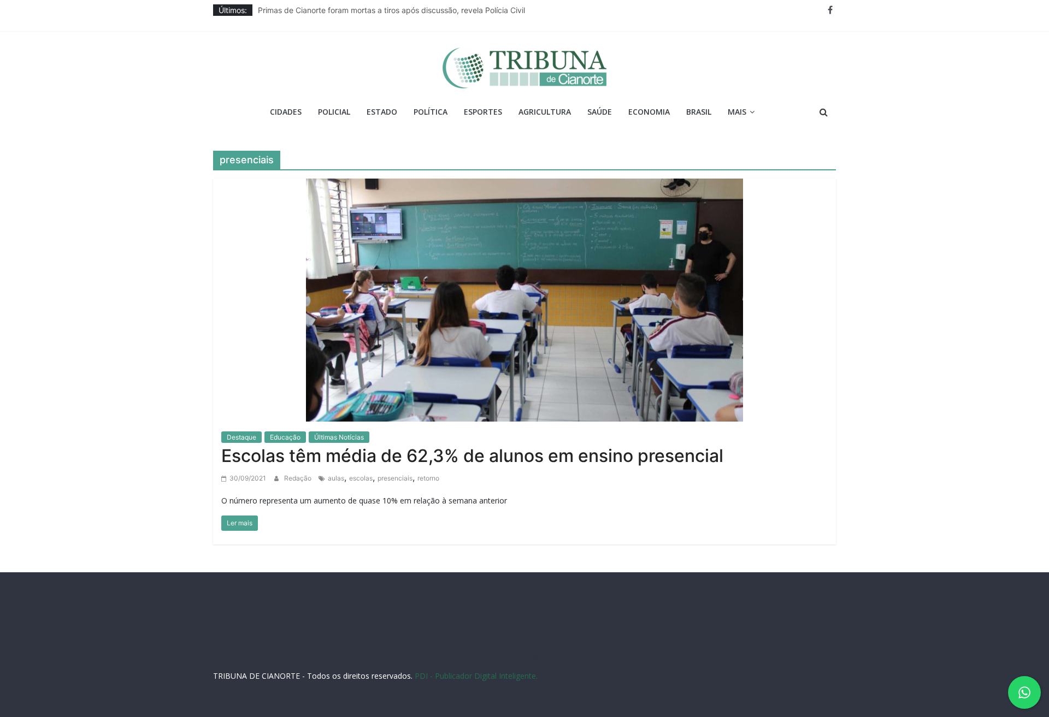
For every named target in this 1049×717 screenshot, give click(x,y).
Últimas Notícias (339, 437)
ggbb (507, 656)
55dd (522, 645)
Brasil (698, 111)
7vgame (477, 645)
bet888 (546, 645)
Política (430, 111)
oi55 (711, 645)
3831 (323, 645)
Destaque (241, 437)
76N (412, 645)
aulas (336, 478)
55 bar (749, 645)
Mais (737, 111)
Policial (334, 111)
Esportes (483, 111)
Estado (382, 111)
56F (289, 645)
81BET (392, 645)
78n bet (793, 645)
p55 (729, 645)
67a (694, 645)
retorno (428, 478)
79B (305, 645)
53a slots (533, 656)
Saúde (599, 111)
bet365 (674, 645)
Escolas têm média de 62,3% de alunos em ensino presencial (476, 455)
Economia (649, 111)
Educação (285, 437)
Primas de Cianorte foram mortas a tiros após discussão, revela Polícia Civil (391, 12)
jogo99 (450, 645)
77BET (345, 645)
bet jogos (576, 645)
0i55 (770, 645)
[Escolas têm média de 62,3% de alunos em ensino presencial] (524, 298)
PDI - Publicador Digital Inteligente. (476, 676)
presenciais (395, 478)
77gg (502, 645)
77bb (817, 645)
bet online (642, 645)
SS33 (273, 645)
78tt (429, 645)
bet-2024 (609, 645)
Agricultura (544, 111)
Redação (298, 478)
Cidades (286, 111)
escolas (361, 478)
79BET (368, 645)
